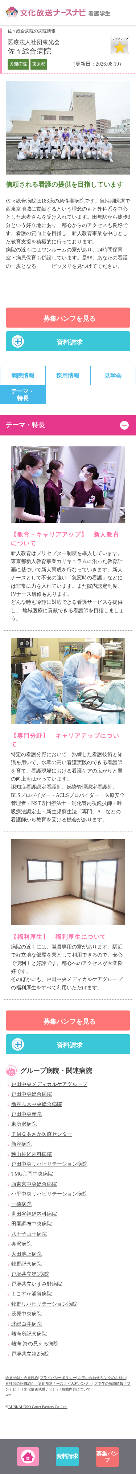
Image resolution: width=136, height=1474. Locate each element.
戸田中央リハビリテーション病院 (49, 1164)
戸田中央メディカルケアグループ (49, 1084)
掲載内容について (76, 1389)
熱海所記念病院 (29, 1334)
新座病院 (21, 1144)
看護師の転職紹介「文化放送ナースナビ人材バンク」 (48, 1383)
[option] (68, 130)
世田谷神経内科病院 (34, 1214)
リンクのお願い (113, 1378)
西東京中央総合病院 (34, 1184)
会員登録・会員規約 (21, 1378)
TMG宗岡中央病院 (32, 1174)
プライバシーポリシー (58, 1378)
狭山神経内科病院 (31, 1154)
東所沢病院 (24, 1124)
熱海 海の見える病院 (34, 1343)
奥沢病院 (21, 1244)
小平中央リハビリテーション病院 (49, 1194)
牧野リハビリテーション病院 (44, 1304)
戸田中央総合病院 (31, 1094)
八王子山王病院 (29, 1234)
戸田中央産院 (26, 1114)
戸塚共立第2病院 (30, 1354)
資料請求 (70, 342)
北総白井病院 (26, 1324)
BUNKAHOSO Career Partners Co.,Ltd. (37, 1407)
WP (8, 1395)
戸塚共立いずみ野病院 (36, 1284)
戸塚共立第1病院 (30, 1274)
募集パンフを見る (70, 318)
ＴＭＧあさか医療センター (41, 1134)
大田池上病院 (26, 1254)
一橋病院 (21, 1204)
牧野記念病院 (26, 1264)
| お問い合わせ (88, 1378)
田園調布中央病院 (31, 1224)
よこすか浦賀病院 (31, 1294)
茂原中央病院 (26, 1314)
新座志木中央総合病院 (36, 1104)
